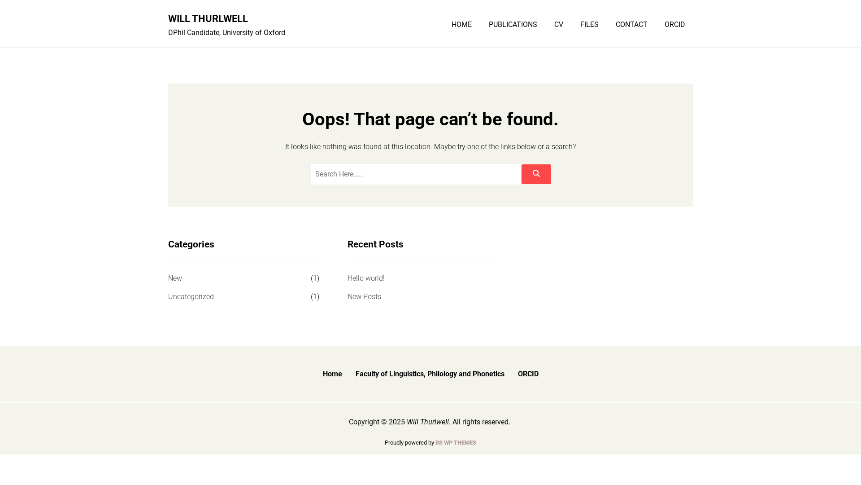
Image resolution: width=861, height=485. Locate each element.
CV (558, 24)
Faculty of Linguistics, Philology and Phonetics (430, 374)
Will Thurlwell (208, 18)
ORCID (675, 24)
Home (462, 24)
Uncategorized (191, 296)
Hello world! (366, 278)
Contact (632, 24)
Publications (513, 24)
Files (589, 24)
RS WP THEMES (455, 442)
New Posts (364, 296)
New (175, 278)
